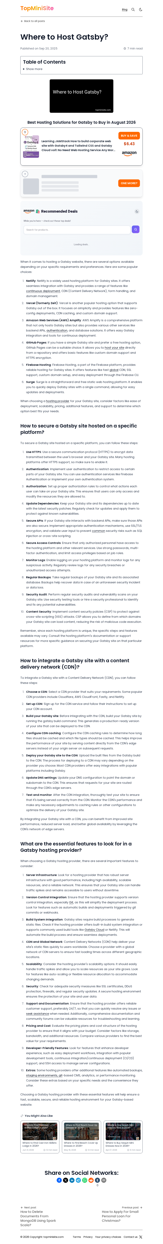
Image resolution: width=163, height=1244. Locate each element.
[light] (141, 9)
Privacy (88, 1237)
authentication (56, 330)
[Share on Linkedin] (71, 1180)
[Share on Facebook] (59, 1180)
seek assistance (37, 1014)
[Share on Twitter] (65, 1180)
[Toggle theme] (136, 211)
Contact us (131, 1237)
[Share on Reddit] (91, 1180)
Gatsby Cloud (94, 930)
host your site (114, 348)
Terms (77, 1237)
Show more (34, 69)
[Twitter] (141, 1237)
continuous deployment (43, 291)
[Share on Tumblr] (97, 1180)
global (114, 370)
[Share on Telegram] (78, 1180)
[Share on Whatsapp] (84, 1180)
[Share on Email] (103, 1180)
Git (71, 902)
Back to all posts (34, 21)
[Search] (133, 9)
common (98, 531)
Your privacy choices (108, 1237)
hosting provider (57, 401)
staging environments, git (44, 1075)
